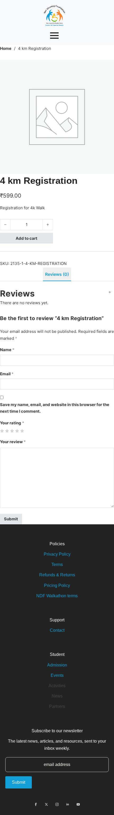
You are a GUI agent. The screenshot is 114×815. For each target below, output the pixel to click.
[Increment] (110, 292)
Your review (13, 441)
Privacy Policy (57, 554)
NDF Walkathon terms (57, 596)
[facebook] (36, 804)
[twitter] (46, 804)
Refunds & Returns (57, 575)
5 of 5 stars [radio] (22, 431)
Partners (57, 706)
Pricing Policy (57, 585)
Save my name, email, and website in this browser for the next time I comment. (54, 408)
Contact (57, 630)
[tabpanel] (57, 406)
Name (7, 349)
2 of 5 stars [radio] (7, 431)
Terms (57, 564)
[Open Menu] (54, 35)
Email (7, 373)
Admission (57, 665)
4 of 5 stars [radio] (17, 431)
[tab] (57, 274)
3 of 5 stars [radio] (12, 431)
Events (57, 675)
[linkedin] (67, 804)
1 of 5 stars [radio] (2, 431)
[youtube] (78, 804)
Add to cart (26, 238)
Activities (57, 685)
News (57, 696)
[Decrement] (4, 292)
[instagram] (57, 804)
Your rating (12, 422)
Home (5, 48)
